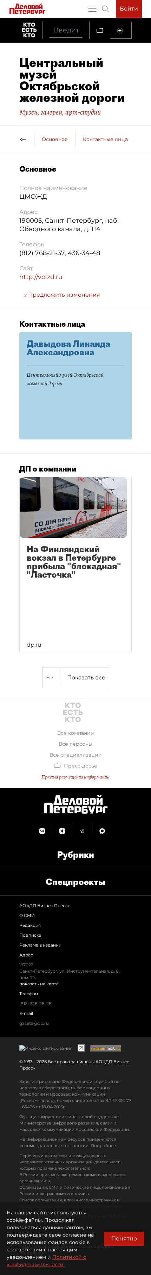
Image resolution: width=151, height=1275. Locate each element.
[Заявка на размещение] (121, 30)
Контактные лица (105, 139)
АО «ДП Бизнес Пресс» (44, 905)
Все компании (75, 733)
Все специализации (76, 755)
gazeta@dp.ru (34, 1023)
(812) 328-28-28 (35, 1003)
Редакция (30, 925)
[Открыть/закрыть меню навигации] (92, 9)
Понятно (124, 1238)
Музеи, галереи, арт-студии (60, 112)
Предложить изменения (63, 294)
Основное (55, 139)
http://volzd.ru (41, 277)
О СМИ (27, 915)
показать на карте (39, 983)
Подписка (30, 935)
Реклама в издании (40, 945)
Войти (129, 8)
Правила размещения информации (75, 777)
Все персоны (75, 744)
